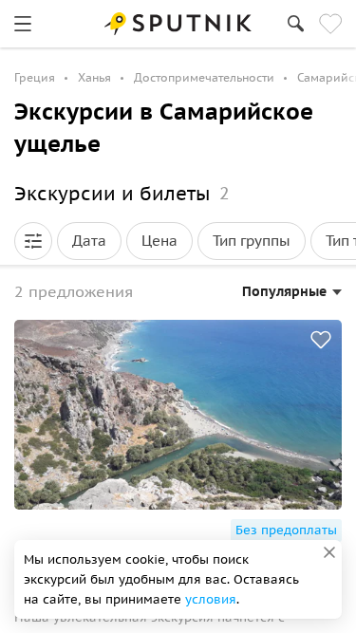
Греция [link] (34, 77)
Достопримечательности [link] (204, 77)
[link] (22, 23)
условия (210, 599)
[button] (33, 241)
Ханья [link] (94, 77)
